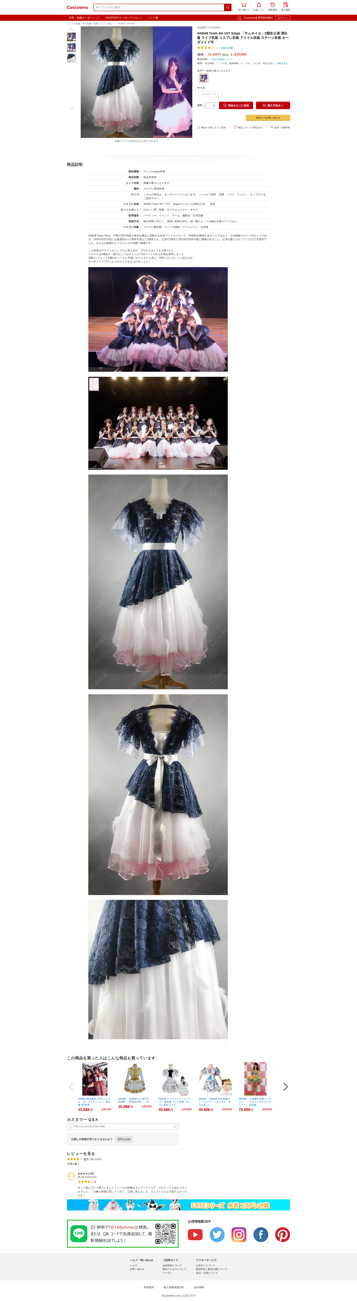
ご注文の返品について (221, 59)
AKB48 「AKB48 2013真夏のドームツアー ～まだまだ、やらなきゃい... (215, 1101)
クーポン (167, 1272)
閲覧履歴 (272, 7)
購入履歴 (285, 7)
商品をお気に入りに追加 (211, 127)
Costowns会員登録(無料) (258, 17)
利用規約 (149, 1287)
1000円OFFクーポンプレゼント (124, 17)
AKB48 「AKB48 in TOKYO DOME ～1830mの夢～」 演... (134, 1100)
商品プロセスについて (175, 1269)
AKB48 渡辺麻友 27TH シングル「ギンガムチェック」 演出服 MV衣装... (94, 1101)
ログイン (283, 17)
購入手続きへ (273, 105)
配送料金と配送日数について (211, 1269)
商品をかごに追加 (236, 105)
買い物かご (243, 7)
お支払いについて (205, 1265)
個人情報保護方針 (173, 1287)
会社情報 (199, 1287)
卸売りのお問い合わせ (268, 117)
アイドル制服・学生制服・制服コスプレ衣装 (89, 23)
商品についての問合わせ (248, 127)
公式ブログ (189, 1295)
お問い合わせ (137, 1269)
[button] (71, 29)
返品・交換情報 (280, 127)
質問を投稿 (124, 1139)
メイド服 (153, 17)
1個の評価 (227, 47)
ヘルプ (133, 1265)
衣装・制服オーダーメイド (84, 17)
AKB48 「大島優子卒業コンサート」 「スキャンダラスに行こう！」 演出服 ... (255, 1101)
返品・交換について (207, 1272)
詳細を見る (282, 63)
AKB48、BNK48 (126, 23)
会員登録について (172, 1265)
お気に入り (258, 7)
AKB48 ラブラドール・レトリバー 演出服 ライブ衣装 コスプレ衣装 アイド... (174, 1101)
